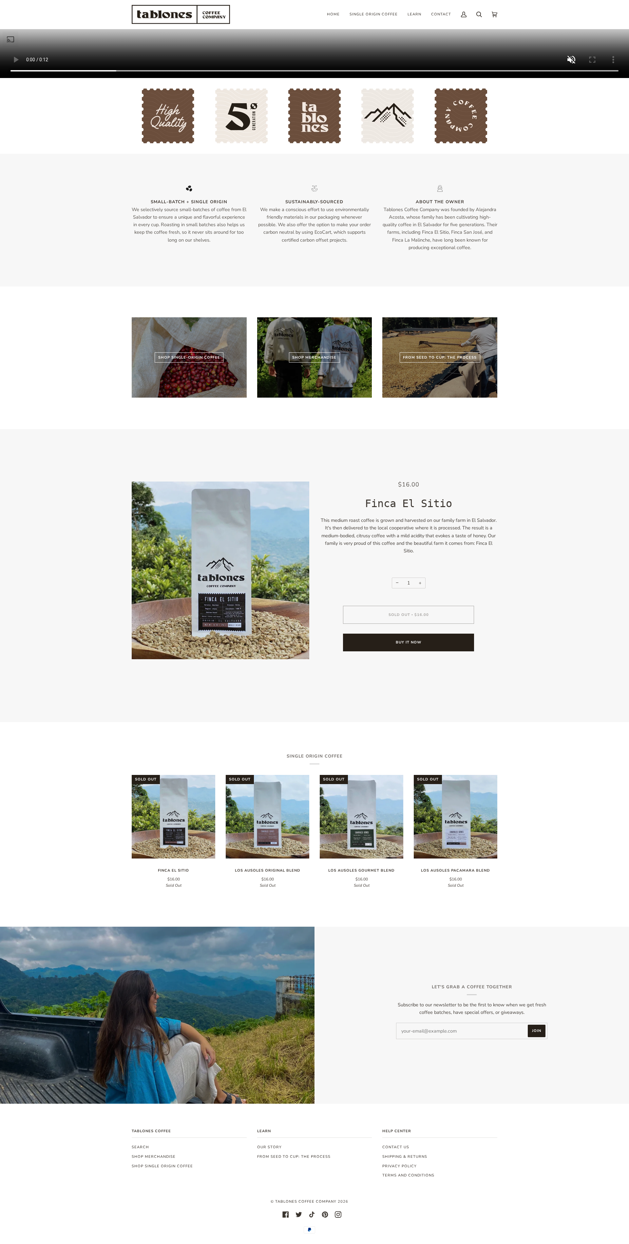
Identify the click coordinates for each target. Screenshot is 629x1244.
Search (140, 1147)
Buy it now (408, 642)
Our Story (269, 1147)
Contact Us (395, 1147)
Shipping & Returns (404, 1156)
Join (536, 1030)
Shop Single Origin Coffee (162, 1166)
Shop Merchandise (154, 1156)
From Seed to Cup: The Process (294, 1156)
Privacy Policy (399, 1166)
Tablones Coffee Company (305, 1201)
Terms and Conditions (408, 1175)
